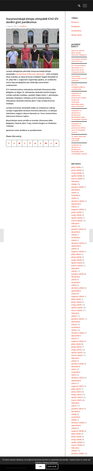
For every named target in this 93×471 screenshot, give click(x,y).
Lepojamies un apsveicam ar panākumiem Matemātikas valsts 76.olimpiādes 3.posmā (79, 115)
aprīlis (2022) (76, 352)
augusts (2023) (77, 296)
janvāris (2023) (77, 319)
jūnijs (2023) (76, 302)
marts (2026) (76, 178)
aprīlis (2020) (76, 442)
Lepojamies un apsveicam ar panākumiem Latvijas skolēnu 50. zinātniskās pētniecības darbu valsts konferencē (78, 99)
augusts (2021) (77, 386)
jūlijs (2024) (76, 254)
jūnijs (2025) (76, 212)
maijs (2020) (76, 439)
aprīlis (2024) (76, 263)
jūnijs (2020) (76, 436)
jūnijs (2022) (76, 347)
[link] (30, 74)
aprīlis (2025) (76, 218)
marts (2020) (76, 445)
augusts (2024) (77, 251)
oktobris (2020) (77, 422)
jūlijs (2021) (76, 389)
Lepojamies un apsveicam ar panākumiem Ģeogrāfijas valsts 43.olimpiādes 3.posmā (79, 149)
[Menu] (83, 5)
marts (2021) (76, 400)
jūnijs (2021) (76, 392)
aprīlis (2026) (76, 176)
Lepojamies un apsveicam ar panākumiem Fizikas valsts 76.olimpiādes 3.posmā (78, 128)
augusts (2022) (77, 341)
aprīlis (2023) (76, 307)
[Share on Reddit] (51, 143)
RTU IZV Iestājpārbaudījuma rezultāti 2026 (78, 87)
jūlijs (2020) (76, 434)
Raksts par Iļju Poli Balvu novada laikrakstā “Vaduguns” (79, 53)
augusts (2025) (77, 209)
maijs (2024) (76, 260)
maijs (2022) (76, 350)
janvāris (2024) (77, 274)
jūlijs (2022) (76, 344)
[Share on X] (14, 143)
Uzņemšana (76, 31)
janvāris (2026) (77, 187)
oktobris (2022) (77, 333)
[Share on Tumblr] (40, 143)
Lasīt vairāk (52, 466)
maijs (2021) (76, 394)
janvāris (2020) (77, 453)
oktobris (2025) (77, 201)
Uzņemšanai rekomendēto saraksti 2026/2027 (79, 78)
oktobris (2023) (77, 288)
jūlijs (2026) (76, 167)
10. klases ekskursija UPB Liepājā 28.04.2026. (78, 138)
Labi (40, 466)
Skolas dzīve (76, 35)
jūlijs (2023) (76, 299)
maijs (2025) (76, 215)
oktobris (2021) (77, 378)
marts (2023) (76, 310)
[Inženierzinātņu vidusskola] (6, 5)
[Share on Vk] (45, 143)
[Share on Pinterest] (30, 143)
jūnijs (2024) (76, 257)
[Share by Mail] (56, 143)
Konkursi (75, 22)
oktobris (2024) (77, 243)
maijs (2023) (76, 305)
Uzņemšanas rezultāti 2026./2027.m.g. (79, 60)
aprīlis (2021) (76, 397)
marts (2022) (76, 355)
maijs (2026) (76, 173)
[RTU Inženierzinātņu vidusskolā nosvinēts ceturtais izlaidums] (2, 235)
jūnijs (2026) (76, 170)
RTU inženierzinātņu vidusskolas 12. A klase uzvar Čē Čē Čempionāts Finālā (78, 68)
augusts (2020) (77, 431)
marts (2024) (76, 265)
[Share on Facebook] (9, 143)
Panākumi (23, 26)
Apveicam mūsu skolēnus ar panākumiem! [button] (24, 130)
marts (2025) (76, 220)
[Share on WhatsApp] (24, 143)
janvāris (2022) (77, 364)
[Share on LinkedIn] (35, 143)
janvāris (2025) (77, 229)
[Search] (78, 5)
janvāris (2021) (77, 408)
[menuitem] (78, 5)
